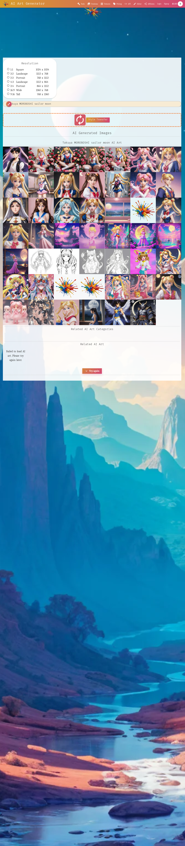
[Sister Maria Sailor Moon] (15, 210)
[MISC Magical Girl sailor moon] (41, 185)
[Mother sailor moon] (92, 185)
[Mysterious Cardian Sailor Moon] (117, 185)
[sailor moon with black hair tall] (41, 312)
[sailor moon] (168, 287)
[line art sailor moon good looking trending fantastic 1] (117, 261)
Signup (166, 4)
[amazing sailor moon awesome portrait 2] (92, 210)
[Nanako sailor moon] (143, 185)
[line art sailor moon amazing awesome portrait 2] (66, 261)
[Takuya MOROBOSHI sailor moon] (15, 159)
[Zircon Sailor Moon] (66, 210)
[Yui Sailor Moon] (41, 210)
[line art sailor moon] (41, 261)
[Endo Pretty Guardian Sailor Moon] (143, 159)
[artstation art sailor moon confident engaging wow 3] (15, 236)
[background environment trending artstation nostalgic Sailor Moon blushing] (92, 236)
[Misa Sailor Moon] (66, 185)
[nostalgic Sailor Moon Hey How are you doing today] (168, 261)
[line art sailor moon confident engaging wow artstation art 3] (92, 261)
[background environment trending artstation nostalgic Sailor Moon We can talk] (66, 236)
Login (159, 4)
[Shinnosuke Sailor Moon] (168, 185)
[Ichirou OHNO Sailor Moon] (168, 159)
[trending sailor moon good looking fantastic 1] (66, 312)
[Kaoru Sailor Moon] (15, 185)
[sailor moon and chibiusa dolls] (15, 312)
